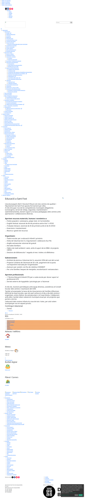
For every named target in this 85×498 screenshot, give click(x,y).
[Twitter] (6, 8)
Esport (8, 467)
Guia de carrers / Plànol (12, 431)
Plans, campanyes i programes (13, 407)
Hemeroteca (9, 452)
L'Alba (8, 445)
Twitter (31, 392)
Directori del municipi (11, 432)
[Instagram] (12, 8)
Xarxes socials (10, 451)
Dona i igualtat (10, 465)
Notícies (8, 327)
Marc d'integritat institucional (13, 404)
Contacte (7, 7)
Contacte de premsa (11, 455)
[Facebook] (8, 8)
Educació (9, 466)
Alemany (10, 16)
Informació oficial (11, 400)
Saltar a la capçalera (6, 0)
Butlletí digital (10, 449)
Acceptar (80, 495)
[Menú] (1, 29)
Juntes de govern (10, 403)
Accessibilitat (48, 482)
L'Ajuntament (10, 399)
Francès (10, 17)
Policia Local (9, 437)
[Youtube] (10, 8)
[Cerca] (71, 22)
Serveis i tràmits (8, 413)
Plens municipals (10, 402)
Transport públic (10, 428)
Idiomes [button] (8, 10)
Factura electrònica (11, 421)
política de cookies (72, 492)
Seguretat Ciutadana (11, 460)
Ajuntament (7, 397)
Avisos (8, 326)
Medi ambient (10, 469)
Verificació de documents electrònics (15, 424)
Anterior (7, 360)
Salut (8, 472)
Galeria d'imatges (11, 322)
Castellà (10, 13)
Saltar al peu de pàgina (7, 5)
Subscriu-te (7, 370)
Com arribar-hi (10, 427)
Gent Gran (9, 458)
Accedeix (7, 339)
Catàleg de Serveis (11, 416)
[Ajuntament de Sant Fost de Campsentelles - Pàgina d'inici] (15, 24)
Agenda (8, 323)
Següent (10, 360)
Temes (6, 456)
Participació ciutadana (12, 406)
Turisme (8, 438)
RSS (7, 453)
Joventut (9, 459)
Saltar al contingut (6, 2)
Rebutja (76, 495)
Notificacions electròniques (13, 418)
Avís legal (47, 481)
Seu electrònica (10, 411)
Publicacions (9, 329)
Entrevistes (9, 446)
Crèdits (46, 477)
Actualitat (7, 441)
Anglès (10, 14)
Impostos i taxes (10, 420)
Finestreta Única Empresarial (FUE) (14, 423)
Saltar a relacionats (6, 3)
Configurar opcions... (66, 495)
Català (10, 12)
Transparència (10, 409)
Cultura (8, 463)
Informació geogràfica (12, 439)
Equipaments (10, 430)
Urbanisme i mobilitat (11, 474)
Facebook (24, 392)
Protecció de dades (11, 410)
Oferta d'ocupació (11, 320)
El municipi (7, 425)
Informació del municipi (12, 434)
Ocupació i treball (11, 470)
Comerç (8, 462)
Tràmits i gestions (11, 417)
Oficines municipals (11, 414)
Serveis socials (10, 473)
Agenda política (10, 325)
